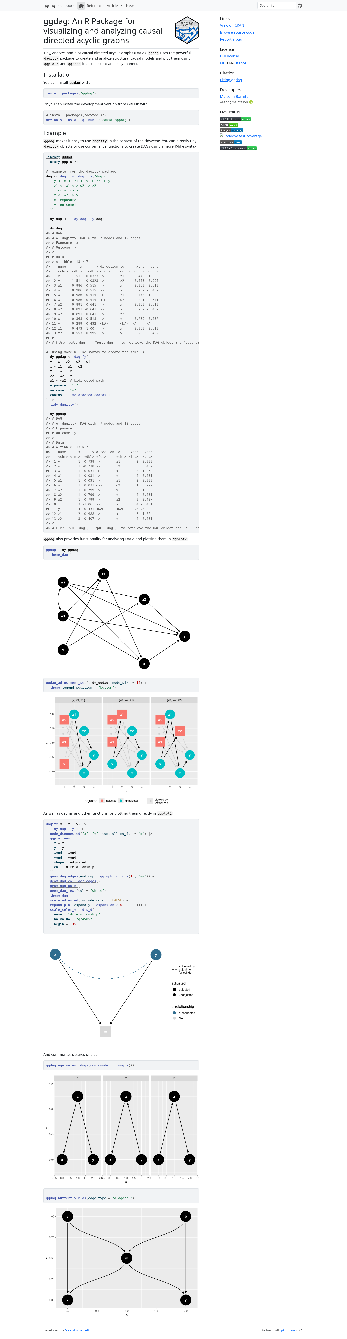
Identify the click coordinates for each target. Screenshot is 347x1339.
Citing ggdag (231, 79)
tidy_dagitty (82, 219)
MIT (223, 63)
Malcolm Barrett (234, 96)
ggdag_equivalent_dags (67, 1065)
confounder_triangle (109, 1065)
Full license (229, 56)
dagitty (85, 176)
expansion (105, 905)
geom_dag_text (63, 891)
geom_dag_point (64, 886)
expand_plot (61, 905)
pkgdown (288, 1330)
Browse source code (237, 32)
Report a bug (231, 39)
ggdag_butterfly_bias (66, 1198)
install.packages (62, 93)
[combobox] (276, 5)
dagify (80, 357)
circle (122, 876)
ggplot (56, 838)
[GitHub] (300, 6)
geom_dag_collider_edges (73, 881)
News (130, 5)
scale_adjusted (64, 900)
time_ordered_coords (87, 395)
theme (55, 687)
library (53, 157)
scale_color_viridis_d (71, 910)
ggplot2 (69, 162)
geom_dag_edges (64, 876)
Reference (95, 5)
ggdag (49, 5)
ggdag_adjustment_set (66, 683)
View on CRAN (232, 25)
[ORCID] (251, 101)
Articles (113, 5)
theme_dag (59, 555)
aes (67, 838)
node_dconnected (65, 834)
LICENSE (240, 63)
